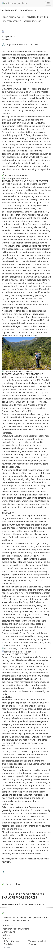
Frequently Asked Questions (15, 928)
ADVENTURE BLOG (11, 17)
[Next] (49, 907)
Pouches (6, 938)
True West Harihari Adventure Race (23, 904)
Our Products (8, 931)
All (23, 17)
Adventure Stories (37, 17)
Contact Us (7, 925)
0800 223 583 (10, 920)
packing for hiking (27, 138)
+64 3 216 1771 (24, 920)
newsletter (6, 861)
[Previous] (4, 907)
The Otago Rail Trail (28, 602)
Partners (6, 935)
